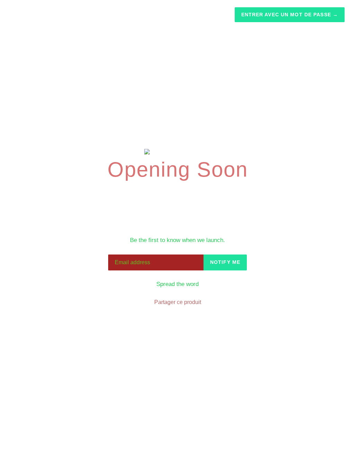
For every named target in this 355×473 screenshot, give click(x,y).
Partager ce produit (177, 302)
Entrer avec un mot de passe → (289, 14)
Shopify (212, 349)
